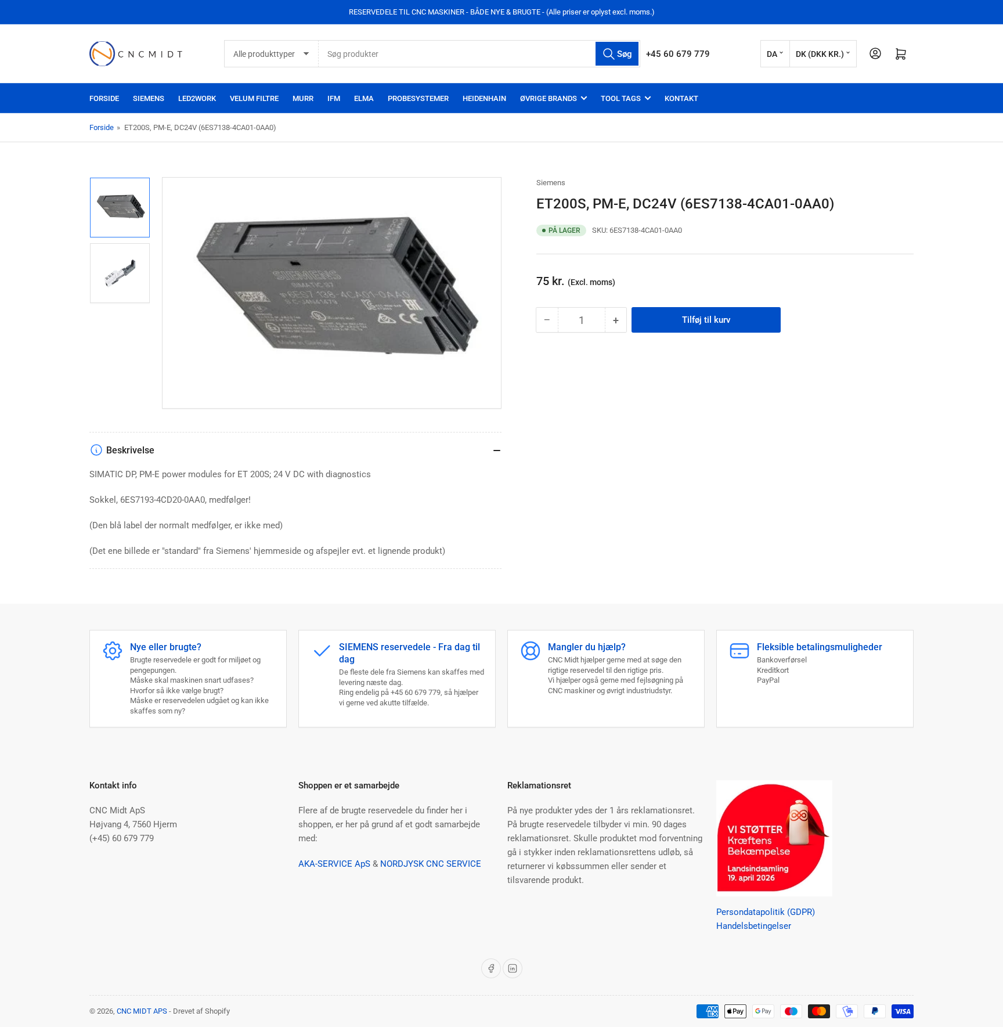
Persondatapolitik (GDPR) (765, 912)
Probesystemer (418, 98)
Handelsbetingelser (753, 926)
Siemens (550, 182)
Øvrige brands (548, 98)
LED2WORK (197, 98)
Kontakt (681, 98)
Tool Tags (621, 98)
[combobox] (479, 53)
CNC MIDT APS (142, 1011)
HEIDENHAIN (484, 98)
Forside (104, 98)
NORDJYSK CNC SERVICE (430, 864)
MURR (303, 98)
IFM (333, 98)
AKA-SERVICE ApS (334, 864)
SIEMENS (148, 98)
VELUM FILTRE (254, 98)
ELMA (364, 98)
